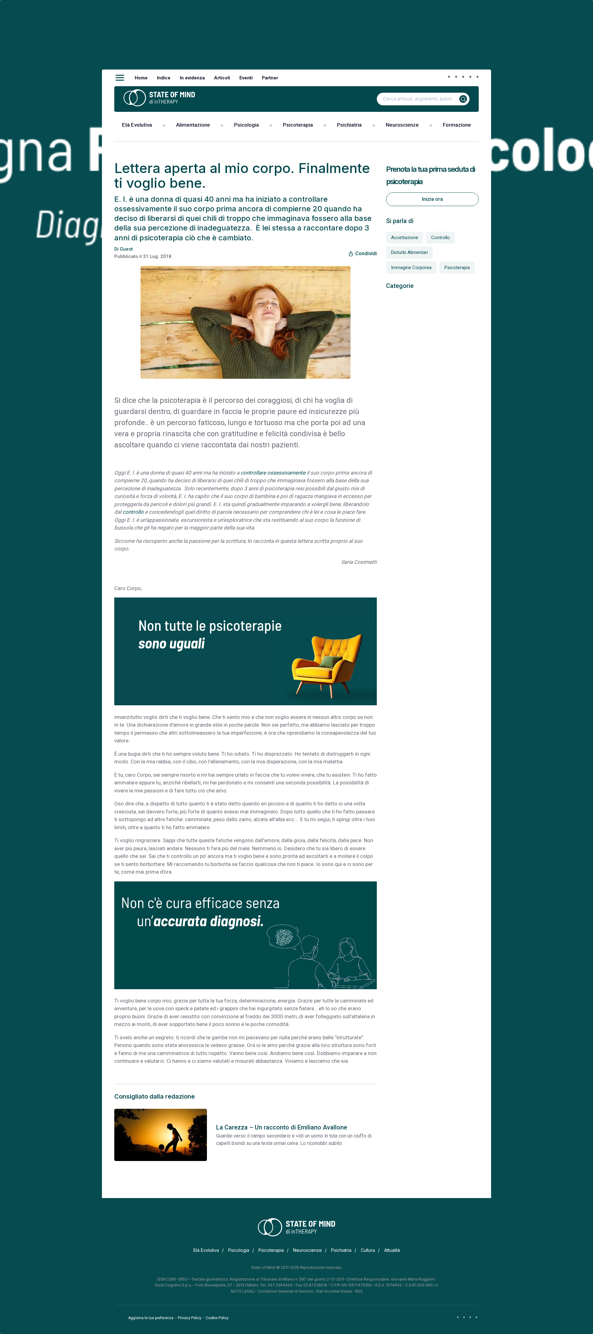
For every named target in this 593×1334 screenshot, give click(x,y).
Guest (126, 249)
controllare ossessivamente (273, 473)
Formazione (457, 125)
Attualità (392, 1250)
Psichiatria (349, 125)
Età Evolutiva (137, 125)
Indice (163, 78)
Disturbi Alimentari (409, 252)
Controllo (440, 237)
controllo (133, 512)
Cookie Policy (217, 1318)
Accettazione (404, 237)
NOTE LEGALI (243, 1291)
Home (141, 78)
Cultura (368, 1250)
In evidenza (192, 78)
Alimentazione (193, 125)
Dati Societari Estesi (334, 1291)
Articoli (222, 78)
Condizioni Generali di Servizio (285, 1291)
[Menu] (119, 78)
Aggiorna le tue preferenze (151, 1318)
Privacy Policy (189, 1318)
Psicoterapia (298, 125)
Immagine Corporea (411, 267)
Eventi (246, 78)
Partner (270, 78)
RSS (359, 1291)
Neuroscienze (402, 125)
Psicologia (246, 125)
